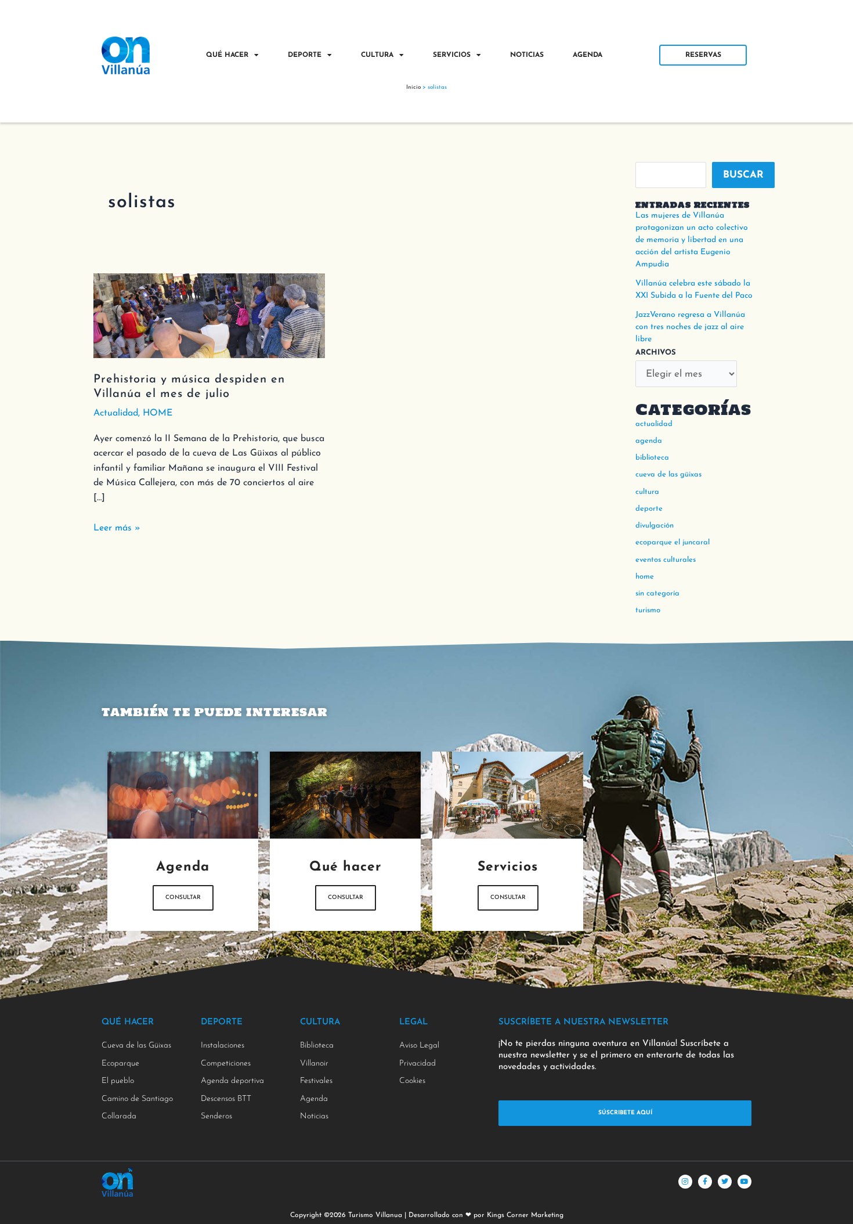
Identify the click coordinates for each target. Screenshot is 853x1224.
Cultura (377, 55)
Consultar (183, 897)
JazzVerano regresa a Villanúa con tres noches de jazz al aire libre (690, 327)
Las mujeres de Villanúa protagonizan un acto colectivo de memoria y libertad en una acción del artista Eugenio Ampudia (691, 240)
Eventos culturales (665, 560)
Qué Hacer (227, 55)
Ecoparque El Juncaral (672, 542)
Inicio (413, 87)
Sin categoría (657, 593)
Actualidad (115, 413)
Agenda (587, 55)
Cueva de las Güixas (668, 474)
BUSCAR (743, 175)
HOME (157, 413)
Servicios (452, 55)
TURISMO (647, 610)
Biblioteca (652, 457)
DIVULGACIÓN (654, 525)
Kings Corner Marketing (525, 1215)
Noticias (527, 55)
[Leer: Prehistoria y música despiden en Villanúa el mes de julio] (209, 315)
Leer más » (116, 527)
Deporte (304, 55)
